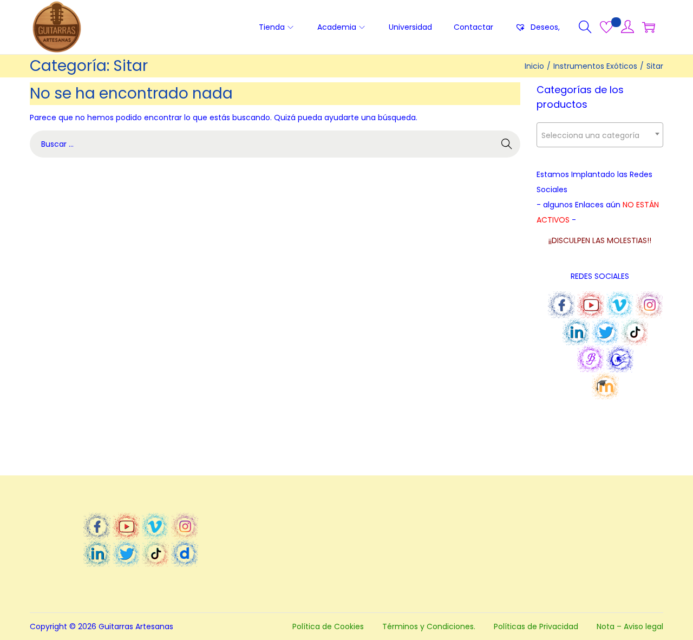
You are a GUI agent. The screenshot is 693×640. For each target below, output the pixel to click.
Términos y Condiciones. (428, 626)
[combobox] (600, 134)
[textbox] (600, 135)
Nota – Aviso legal (630, 626)
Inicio (534, 66)
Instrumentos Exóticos (595, 66)
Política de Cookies (328, 626)
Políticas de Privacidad (536, 626)
